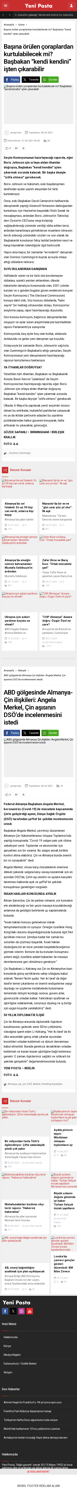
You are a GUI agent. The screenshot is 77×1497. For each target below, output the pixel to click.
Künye (7, 1345)
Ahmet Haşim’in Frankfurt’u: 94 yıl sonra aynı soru (33, 1402)
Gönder (53, 79)
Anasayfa (9, 24)
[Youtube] (30, 1311)
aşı (19, 1084)
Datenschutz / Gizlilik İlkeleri (20, 1363)
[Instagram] (21, 1311)
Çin (24, 1084)
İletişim (8, 1372)
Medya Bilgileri (12, 1354)
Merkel (36, 1084)
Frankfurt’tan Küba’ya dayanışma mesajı (27, 1411)
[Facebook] (5, 1311)
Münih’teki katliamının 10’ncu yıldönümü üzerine (32, 1428)
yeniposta (15, 132)
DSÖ (29, 1084)
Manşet (22, 670)
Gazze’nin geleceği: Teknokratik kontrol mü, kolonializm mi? (46, 14)
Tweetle (34, 79)
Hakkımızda (11, 1337)
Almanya (12, 1084)
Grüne (21, 24)
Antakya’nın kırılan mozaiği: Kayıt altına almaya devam (35, 1437)
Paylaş (15, 79)
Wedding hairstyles (51, 1084)
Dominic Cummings (19, 453)
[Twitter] (13, 1311)
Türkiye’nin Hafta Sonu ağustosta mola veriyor (31, 1419)
